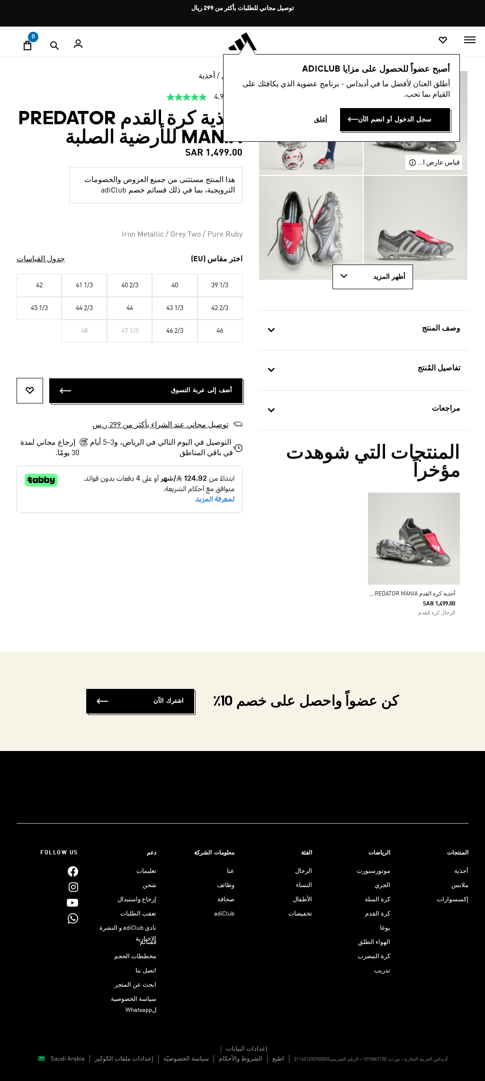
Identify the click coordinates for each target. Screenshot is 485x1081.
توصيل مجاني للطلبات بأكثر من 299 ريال (242, 8)
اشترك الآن (168, 701)
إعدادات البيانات (247, 1049)
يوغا (385, 928)
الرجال (303, 871)
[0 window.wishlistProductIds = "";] (442, 40)
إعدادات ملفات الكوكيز (124, 1059)
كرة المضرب (374, 956)
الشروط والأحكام (240, 1059)
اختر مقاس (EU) (216, 259)
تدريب (382, 971)
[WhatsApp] (73, 918)
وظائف (225, 885)
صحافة (225, 900)
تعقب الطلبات (138, 914)
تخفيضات (300, 914)
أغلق (320, 119)
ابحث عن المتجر (135, 985)
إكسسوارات (452, 900)
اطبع (278, 1059)
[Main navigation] (469, 40)
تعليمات (146, 871)
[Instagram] (73, 887)
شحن (149, 885)
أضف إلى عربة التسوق (201, 390)
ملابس (459, 885)
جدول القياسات (41, 259)
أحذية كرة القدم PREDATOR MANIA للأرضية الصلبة (395, 594)
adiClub (224, 914)
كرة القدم (377, 914)
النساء (304, 885)
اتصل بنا (145, 971)
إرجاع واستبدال (136, 900)
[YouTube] (72, 902)
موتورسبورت (373, 871)
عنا (230, 871)
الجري (382, 885)
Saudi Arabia (68, 1059)
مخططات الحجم (135, 956)
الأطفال (302, 900)
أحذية (206, 76)
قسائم (148, 942)
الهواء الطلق (374, 942)
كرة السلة (377, 900)
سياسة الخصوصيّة (186, 1059)
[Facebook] (73, 871)
